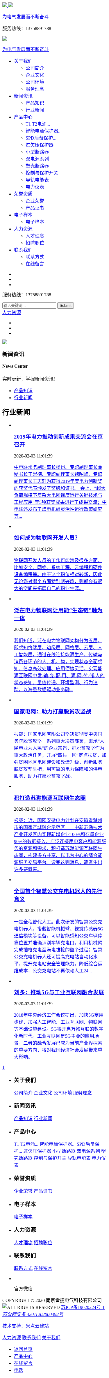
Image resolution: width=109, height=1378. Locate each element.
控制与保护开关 (42, 172)
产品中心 (23, 117)
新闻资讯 (23, 96)
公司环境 (35, 82)
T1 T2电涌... (38, 124)
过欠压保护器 (39, 144)
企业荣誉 (35, 200)
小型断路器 (37, 151)
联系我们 (23, 249)
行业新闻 (35, 110)
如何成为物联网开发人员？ (47, 538)
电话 (18, 1370)
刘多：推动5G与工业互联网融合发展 (59, 992)
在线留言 (35, 263)
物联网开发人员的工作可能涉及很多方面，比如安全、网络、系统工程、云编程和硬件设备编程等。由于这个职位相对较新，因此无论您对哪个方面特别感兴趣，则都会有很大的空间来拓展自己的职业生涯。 (58, 574)
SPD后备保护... (41, 137)
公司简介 (35, 68)
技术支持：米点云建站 (25, 1326)
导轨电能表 (37, 179)
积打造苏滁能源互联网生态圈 (50, 798)
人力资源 (23, 228)
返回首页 (23, 1349)
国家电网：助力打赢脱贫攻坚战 (52, 711)
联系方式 (35, 256)
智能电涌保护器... (44, 131)
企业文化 (35, 75)
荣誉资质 (23, 193)
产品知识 (35, 103)
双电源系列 (37, 158)
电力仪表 (35, 186)
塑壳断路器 (37, 165)
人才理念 (35, 235)
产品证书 (35, 207)
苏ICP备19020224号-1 (83, 1307)
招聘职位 (35, 242)
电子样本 (23, 214)
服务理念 (35, 89)
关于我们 (23, 61)
